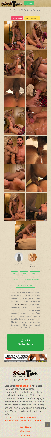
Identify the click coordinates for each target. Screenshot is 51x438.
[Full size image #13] (36, 207)
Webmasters (25, 435)
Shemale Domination (25, 285)
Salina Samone (32, 265)
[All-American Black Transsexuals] (25, 361)
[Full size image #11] (36, 178)
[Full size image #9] (36, 150)
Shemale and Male (32, 279)
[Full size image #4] (14, 92)
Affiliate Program (25, 431)
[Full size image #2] (14, 64)
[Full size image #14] (25, 235)
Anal (14, 273)
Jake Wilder (18, 264)
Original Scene (25, 427)
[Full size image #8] (14, 150)
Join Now (29, 3)
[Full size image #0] (14, 35)
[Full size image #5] (36, 92)
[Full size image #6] (14, 121)
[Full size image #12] (14, 207)
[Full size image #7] (36, 121)
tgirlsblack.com (32, 379)
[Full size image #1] (36, 35)
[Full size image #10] (14, 178)
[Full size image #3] (36, 64)
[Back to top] (47, 424)
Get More (18, 18)
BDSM (23, 273)
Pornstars (16, 279)
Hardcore (35, 273)
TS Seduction (33, 18)
